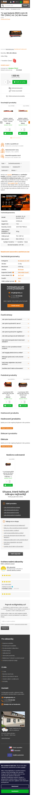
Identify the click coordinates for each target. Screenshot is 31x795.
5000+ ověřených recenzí (8, 575)
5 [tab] (16, 138)
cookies (23, 767)
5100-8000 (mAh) (23, 272)
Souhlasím (15, 791)
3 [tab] (13, 138)
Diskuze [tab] (13, 170)
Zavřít (9, 94)
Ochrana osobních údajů (9, 672)
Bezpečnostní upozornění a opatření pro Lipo (15, 252)
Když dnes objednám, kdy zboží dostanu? (11, 368)
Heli (16, 183)
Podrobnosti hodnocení (20, 49)
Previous (1, 122)
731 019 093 (18, 296)
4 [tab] (14, 138)
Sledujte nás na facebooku (12, 716)
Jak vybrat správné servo (11, 518)
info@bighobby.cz (16, 293)
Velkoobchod (6, 665)
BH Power (21, 269)
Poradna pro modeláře (9, 657)
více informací (6, 750)
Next (30, 122)
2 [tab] (12, 138)
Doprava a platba (7, 655)
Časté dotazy (5, 167)
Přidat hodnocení (7, 434)
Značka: (5, 19)
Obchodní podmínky (8, 667)
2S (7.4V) (21, 275)
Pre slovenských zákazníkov (10, 660)
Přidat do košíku (19, 82)
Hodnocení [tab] (5, 170)
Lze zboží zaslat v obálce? (11, 540)
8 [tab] (20, 138)
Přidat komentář (7, 454)
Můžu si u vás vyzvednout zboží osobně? (11, 353)
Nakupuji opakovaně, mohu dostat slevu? (12, 362)
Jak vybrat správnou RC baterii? (12, 324)
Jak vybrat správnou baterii (12, 516)
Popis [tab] (3, 163)
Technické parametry (14, 163)
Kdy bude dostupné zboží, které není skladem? (13, 346)
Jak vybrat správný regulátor (12, 523)
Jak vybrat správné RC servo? (11, 329)
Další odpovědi (15, 565)
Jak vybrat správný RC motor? (11, 333)
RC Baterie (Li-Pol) (23, 261)
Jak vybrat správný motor (11, 521)
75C (19, 281)
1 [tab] (11, 138)
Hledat (25, 5)
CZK (16, 2)
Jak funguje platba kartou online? (12, 358)
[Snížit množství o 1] (8, 83)
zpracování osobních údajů (21, 635)
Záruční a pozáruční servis (10, 688)
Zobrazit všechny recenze (14, 582)
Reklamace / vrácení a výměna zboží (13, 669)
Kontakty (5, 693)
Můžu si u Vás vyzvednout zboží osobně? (13, 537)
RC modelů (11, 183)
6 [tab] (17, 138)
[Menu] (26, 1)
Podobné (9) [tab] (16, 167)
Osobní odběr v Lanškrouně (10, 690)
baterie (9, 175)
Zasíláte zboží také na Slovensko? (12, 373)
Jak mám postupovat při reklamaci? (13, 341)
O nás (4, 683)
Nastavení (15, 786)
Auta (19, 278)
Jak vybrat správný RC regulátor (12, 337)
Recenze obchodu (7, 685)
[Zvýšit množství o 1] (8, 81)
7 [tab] (18, 138)
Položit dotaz (15, 305)
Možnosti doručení (17, 88)
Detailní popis (5, 65)
